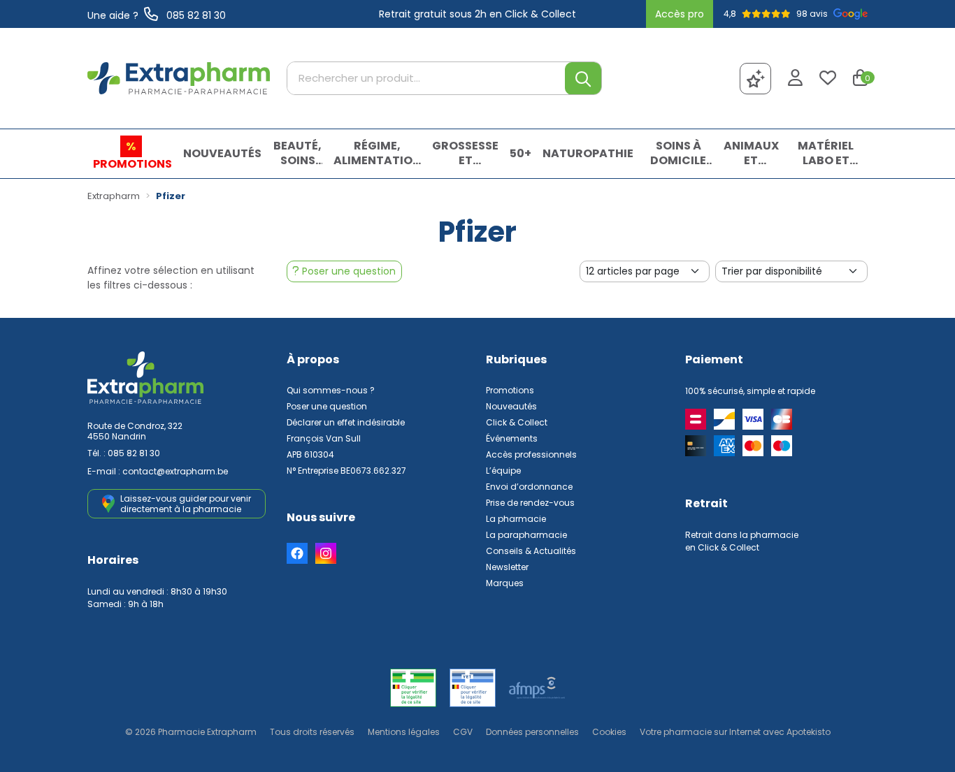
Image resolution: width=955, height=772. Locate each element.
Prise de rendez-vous (530, 503)
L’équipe (503, 470)
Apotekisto (735, 732)
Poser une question (327, 406)
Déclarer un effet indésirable (346, 422)
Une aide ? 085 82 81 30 (156, 15)
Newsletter (507, 567)
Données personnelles (532, 732)
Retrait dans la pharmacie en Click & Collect (741, 541)
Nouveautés (511, 406)
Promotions (510, 390)
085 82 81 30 (134, 453)
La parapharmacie (526, 535)
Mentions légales (404, 732)
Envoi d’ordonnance (529, 487)
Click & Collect (516, 422)
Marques (505, 583)
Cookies (609, 732)
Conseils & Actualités (531, 551)
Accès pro (679, 14)
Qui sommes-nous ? (331, 390)
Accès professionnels (531, 454)
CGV (463, 732)
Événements (512, 438)
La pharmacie (516, 519)
